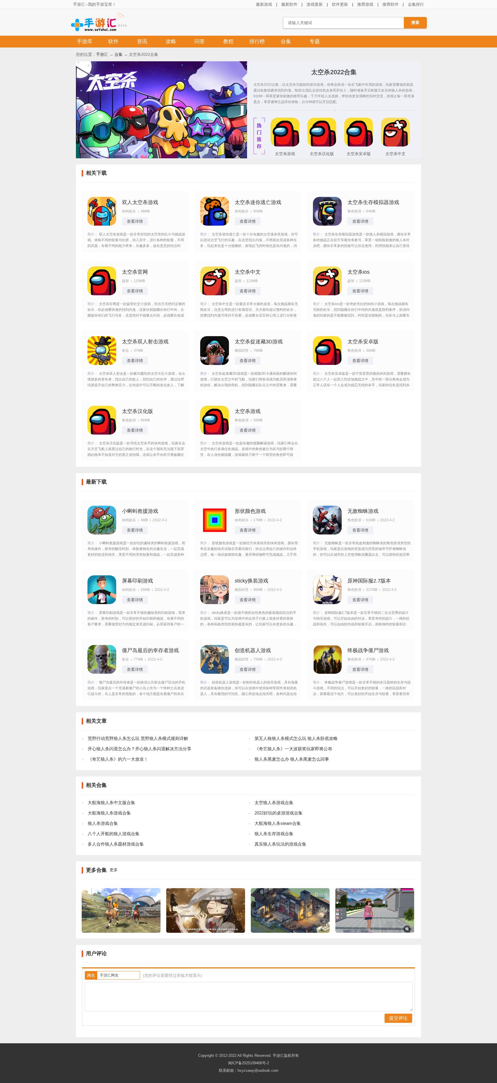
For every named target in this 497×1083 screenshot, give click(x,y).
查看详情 (135, 221)
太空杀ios (358, 272)
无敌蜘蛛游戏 (363, 511)
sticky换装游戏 (251, 581)
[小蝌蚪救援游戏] (101, 520)
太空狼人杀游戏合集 (274, 802)
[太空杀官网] (101, 281)
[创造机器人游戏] (214, 659)
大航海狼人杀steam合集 (278, 823)
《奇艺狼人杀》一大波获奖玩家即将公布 (293, 748)
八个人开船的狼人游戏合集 (113, 833)
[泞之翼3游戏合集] (205, 931)
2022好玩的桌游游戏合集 (279, 812)
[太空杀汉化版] (321, 145)
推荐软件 (391, 4)
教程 (228, 41)
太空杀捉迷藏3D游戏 (259, 341)
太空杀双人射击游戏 (145, 341)
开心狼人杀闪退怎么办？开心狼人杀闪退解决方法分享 (139, 748)
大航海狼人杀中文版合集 (111, 802)
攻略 (171, 41)
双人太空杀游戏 (140, 202)
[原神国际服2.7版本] (327, 589)
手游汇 (102, 54)
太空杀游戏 (285, 153)
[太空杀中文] (395, 145)
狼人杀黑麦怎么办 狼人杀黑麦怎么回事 (292, 759)
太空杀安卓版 (359, 153)
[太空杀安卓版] (358, 145)
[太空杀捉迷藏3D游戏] (214, 350)
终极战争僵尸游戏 (368, 650)
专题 (314, 41)
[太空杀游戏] (285, 145)
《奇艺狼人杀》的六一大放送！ (118, 759)
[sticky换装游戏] (214, 589)
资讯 (142, 41)
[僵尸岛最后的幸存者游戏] (101, 659)
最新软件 (289, 4)
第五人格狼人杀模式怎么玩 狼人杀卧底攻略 (296, 738)
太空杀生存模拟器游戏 (373, 202)
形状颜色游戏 (250, 511)
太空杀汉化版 (322, 153)
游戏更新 (315, 4)
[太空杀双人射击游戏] (101, 350)
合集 (286, 41)
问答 (199, 41)
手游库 (84, 41)
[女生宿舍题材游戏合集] (374, 931)
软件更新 (340, 4)
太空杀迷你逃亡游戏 (258, 202)
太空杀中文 (395, 153)
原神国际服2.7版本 (369, 581)
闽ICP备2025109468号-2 (248, 1063)
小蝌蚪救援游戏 (140, 511)
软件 (113, 41)
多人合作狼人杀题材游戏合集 (116, 844)
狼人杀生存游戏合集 (274, 833)
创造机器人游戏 (253, 650)
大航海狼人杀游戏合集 (109, 812)
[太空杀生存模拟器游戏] (327, 211)
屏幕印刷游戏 (137, 581)
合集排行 (416, 4)
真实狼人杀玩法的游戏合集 (280, 844)
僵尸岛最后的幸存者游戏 (150, 650)
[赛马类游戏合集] (121, 931)
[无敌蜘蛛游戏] (327, 520)
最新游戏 (264, 4)
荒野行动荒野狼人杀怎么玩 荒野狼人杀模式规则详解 (138, 738)
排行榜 (257, 41)
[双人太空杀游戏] (101, 211)
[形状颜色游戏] (214, 520)
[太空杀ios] (327, 281)
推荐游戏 (365, 4)
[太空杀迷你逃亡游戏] (214, 211)
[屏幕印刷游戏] (101, 589)
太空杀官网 (135, 272)
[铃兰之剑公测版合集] (290, 931)
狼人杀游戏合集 (103, 823)
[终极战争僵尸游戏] (327, 659)
